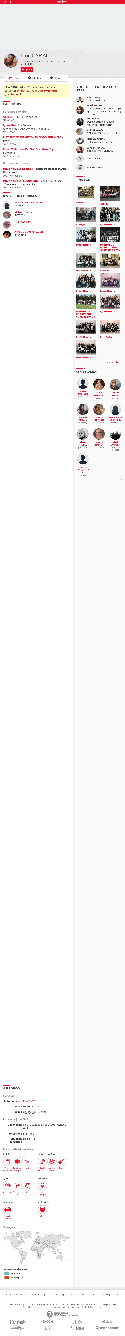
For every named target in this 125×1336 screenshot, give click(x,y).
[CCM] (47, 1322)
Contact (62, 1304)
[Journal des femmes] (18, 1322)
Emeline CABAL (95, 105)
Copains (59, 78)
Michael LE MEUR (23, 212)
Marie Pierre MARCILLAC (115, 419)
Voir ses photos (114, 362)
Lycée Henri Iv (11, 125)
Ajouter (28, 69)
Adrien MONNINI (83, 393)
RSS (82, 1304)
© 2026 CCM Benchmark (92, 1307)
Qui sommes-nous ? (17, 1304)
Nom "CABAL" (94, 158)
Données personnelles (107, 1304)
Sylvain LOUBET (115, 443)
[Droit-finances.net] (107, 1322)
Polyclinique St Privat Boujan (20, 180)
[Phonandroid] (107, 1328)
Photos (36, 78)
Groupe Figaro (74, 1307)
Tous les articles (73, 1304)
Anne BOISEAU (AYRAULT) (28, 232)
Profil (17, 78)
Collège (8, 117)
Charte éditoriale (41, 1304)
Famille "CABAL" (96, 167)
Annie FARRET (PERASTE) (28, 202)
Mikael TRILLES (83, 443)
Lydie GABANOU (23, 222)
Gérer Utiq (47, 1307)
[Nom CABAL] (80, 158)
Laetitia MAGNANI (99, 419)
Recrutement (91, 1304)
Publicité (53, 1304)
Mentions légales (59, 1307)
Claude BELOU (115, 394)
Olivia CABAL (94, 118)
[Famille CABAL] (80, 167)
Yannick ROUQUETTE (83, 470)
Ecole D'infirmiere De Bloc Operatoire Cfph (29, 149)
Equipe (30, 1304)
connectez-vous (26, 90)
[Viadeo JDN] (47, 1328)
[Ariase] (77, 1328)
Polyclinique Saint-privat (18, 168)
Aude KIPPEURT (99, 394)
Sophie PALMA (99, 443)
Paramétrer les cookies (32, 1307)
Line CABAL (106, 337)
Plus (120, 479)
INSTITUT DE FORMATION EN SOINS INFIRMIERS (32, 137)
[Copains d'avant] (18, 1328)
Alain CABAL (93, 97)
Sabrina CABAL (95, 130)
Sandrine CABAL (96, 148)
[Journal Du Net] (77, 1322)
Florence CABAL (96, 139)
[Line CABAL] (10, 60)
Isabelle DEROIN (83, 419)
